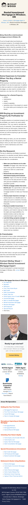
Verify (7, 373)
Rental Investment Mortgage (12, 302)
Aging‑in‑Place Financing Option (13, 476)
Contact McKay (14, 355)
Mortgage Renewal (9, 425)
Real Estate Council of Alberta (7, 385)
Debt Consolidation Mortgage (12, 444)
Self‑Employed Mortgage (11, 454)
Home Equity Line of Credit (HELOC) (14, 438)
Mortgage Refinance (10, 427)
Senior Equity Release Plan (11, 472)
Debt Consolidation (9, 292)
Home (5, 20)
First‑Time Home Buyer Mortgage (13, 412)
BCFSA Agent (7, 368)
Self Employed (8, 306)
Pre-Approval (7, 282)
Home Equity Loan (9, 440)
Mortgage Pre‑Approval (11, 410)
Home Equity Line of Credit (11, 296)
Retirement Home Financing (12, 474)
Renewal (6, 284)
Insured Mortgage (9, 298)
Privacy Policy (6, 501)
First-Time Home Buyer (10, 288)
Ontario (10, 20)
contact (18, 270)
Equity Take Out (8, 294)
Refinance (6, 286)
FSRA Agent (20, 368)
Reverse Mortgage (9, 304)
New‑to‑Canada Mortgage (11, 416)
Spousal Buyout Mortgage (11, 429)
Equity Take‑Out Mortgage (11, 442)
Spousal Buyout (8, 308)
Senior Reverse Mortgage (11, 470)
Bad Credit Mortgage (10, 452)
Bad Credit (7, 290)
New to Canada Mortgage (11, 300)
